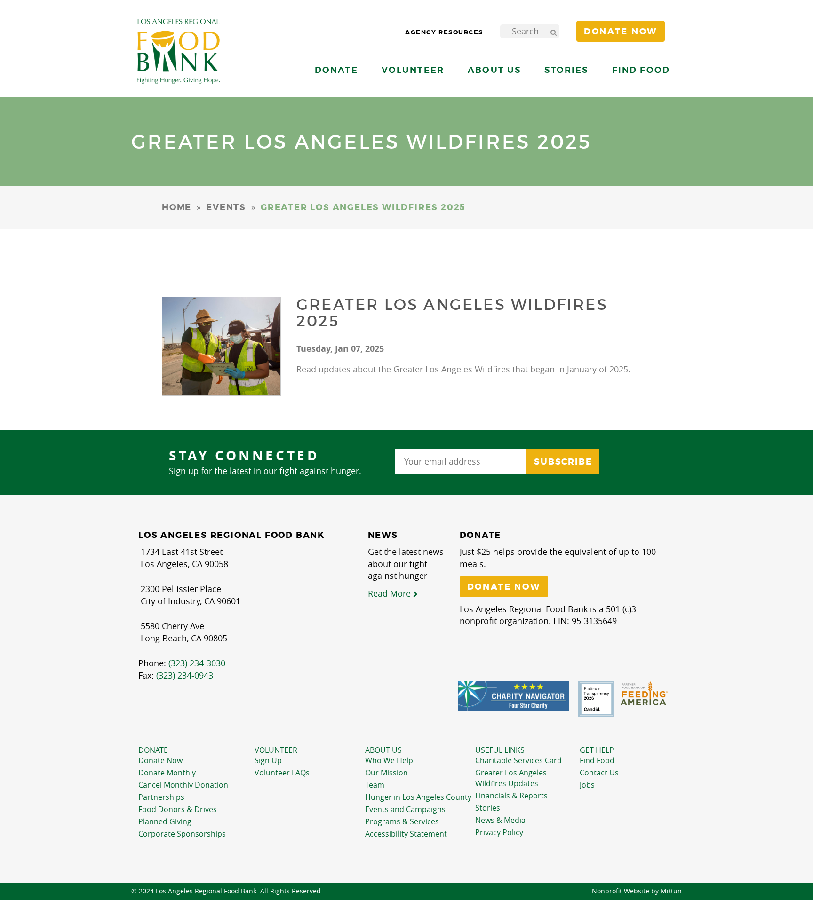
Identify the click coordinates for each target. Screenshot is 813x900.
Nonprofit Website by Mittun (637, 890)
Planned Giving (164, 821)
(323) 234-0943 (184, 675)
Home (176, 207)
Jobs (587, 785)
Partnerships (161, 797)
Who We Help (389, 760)
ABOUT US (383, 750)
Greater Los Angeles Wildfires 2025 (452, 313)
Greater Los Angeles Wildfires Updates (511, 778)
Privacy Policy (499, 832)
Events (226, 207)
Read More (390, 593)
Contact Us (599, 772)
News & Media (500, 820)
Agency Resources (444, 32)
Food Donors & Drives (177, 809)
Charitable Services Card (518, 760)
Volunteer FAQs (282, 772)
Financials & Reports (511, 795)
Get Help (597, 750)
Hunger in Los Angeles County (418, 797)
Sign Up (268, 760)
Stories (566, 69)
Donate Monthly (167, 772)
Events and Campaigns (405, 809)
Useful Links (500, 750)
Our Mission (386, 772)
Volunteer (276, 750)
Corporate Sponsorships (182, 834)
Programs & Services (402, 821)
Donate (153, 750)
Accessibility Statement (406, 834)
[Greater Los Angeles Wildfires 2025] (221, 346)
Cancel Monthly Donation (183, 785)
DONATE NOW (504, 586)
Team (374, 785)
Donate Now (160, 760)
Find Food (597, 760)
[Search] (553, 31)
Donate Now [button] (620, 31)
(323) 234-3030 (196, 663)
